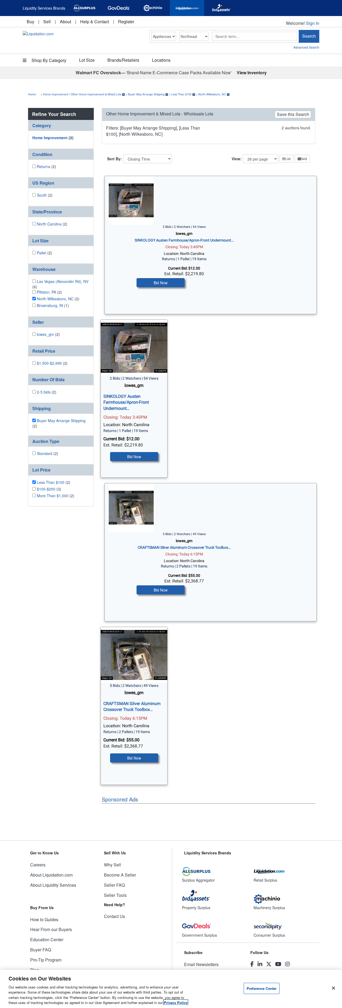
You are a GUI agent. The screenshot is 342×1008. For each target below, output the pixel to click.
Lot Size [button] (87, 60)
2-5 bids (43, 392)
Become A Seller (120, 875)
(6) (60, 284)
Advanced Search (306, 47)
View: (237, 158)
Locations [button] (161, 60)
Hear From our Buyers (51, 929)
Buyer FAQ (40, 950)
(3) (49, 489)
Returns (43, 166)
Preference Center (262, 988)
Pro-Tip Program (45, 960)
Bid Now (161, 282)
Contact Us (114, 916)
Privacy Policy (176, 1002)
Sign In (312, 23)
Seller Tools (115, 895)
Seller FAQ (114, 885)
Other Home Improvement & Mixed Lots (96, 94)
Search (309, 36)
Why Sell (112, 865)
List (287, 158)
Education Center (46, 939)
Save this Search (293, 114)
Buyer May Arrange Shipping (146, 94)
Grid (304, 158)
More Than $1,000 (52, 495)
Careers (37, 865)
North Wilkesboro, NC (212, 94)
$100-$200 (46, 489)
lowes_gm (45, 334)
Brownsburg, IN (50, 305)
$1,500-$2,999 (49, 363)
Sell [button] (47, 21)
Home (32, 94)
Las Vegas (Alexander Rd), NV (62, 281)
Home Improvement (55, 94)
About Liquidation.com (51, 875)
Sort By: (114, 158)
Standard (44, 453)
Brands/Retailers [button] (123, 60)
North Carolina (49, 224)
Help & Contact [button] (94, 21)
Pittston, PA (46, 292)
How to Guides (44, 919)
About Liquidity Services (53, 885)
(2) (52, 137)
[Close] (333, 988)
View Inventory (252, 72)
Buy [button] (30, 21)
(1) (53, 305)
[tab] (61, 125)
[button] (61, 125)
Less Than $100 (181, 94)
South (42, 195)
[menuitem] (30, 21)
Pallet (41, 252)
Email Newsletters (201, 964)
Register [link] (126, 21)
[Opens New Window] (84, 8)
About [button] (65, 21)
